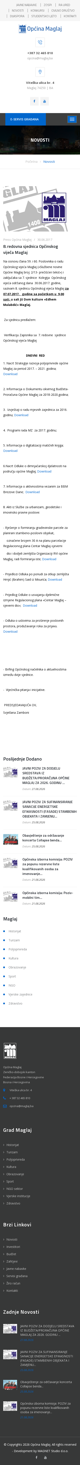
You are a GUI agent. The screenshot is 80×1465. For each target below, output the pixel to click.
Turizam (14, 940)
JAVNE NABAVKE (26, 5)
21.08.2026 (38, 880)
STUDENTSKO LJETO (44, 16)
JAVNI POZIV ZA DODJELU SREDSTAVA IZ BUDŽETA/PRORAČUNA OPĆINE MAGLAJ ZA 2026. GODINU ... (46, 775)
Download (10, 374)
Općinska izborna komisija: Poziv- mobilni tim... (47, 895)
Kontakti (12, 1291)
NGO (12, 985)
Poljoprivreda (18, 949)
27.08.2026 (38, 789)
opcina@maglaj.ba (40, 58)
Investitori (13, 1247)
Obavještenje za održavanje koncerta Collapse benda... (43, 838)
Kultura (13, 958)
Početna (31, 161)
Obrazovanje (17, 967)
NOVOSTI (18, 10)
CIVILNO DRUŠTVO (63, 10)
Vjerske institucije (18, 1196)
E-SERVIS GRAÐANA (24, 119)
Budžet (11, 1254)
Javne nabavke (16, 1269)
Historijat (15, 931)
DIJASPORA (17, 16)
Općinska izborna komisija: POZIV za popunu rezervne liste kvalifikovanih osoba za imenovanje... (47, 866)
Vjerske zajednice (20, 994)
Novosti (49, 161)
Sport (12, 976)
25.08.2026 (38, 822)
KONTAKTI (70, 16)
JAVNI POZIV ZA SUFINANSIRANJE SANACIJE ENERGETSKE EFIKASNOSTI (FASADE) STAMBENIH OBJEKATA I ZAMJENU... (49, 809)
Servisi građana (17, 1276)
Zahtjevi (11, 1261)
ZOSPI (48, 5)
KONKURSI (37, 10)
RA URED (64, 5)
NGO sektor (14, 1189)
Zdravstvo (15, 1003)
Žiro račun (13, 1283)
